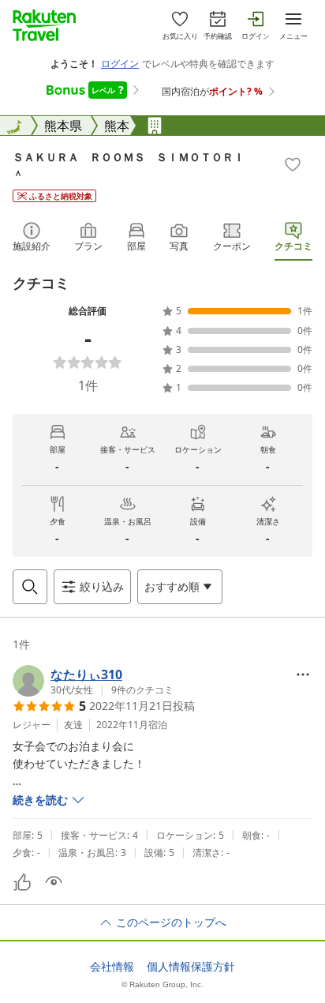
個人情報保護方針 (191, 966)
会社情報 (112, 966)
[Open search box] (30, 586)
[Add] (292, 164)
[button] (93, 681)
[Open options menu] (302, 674)
